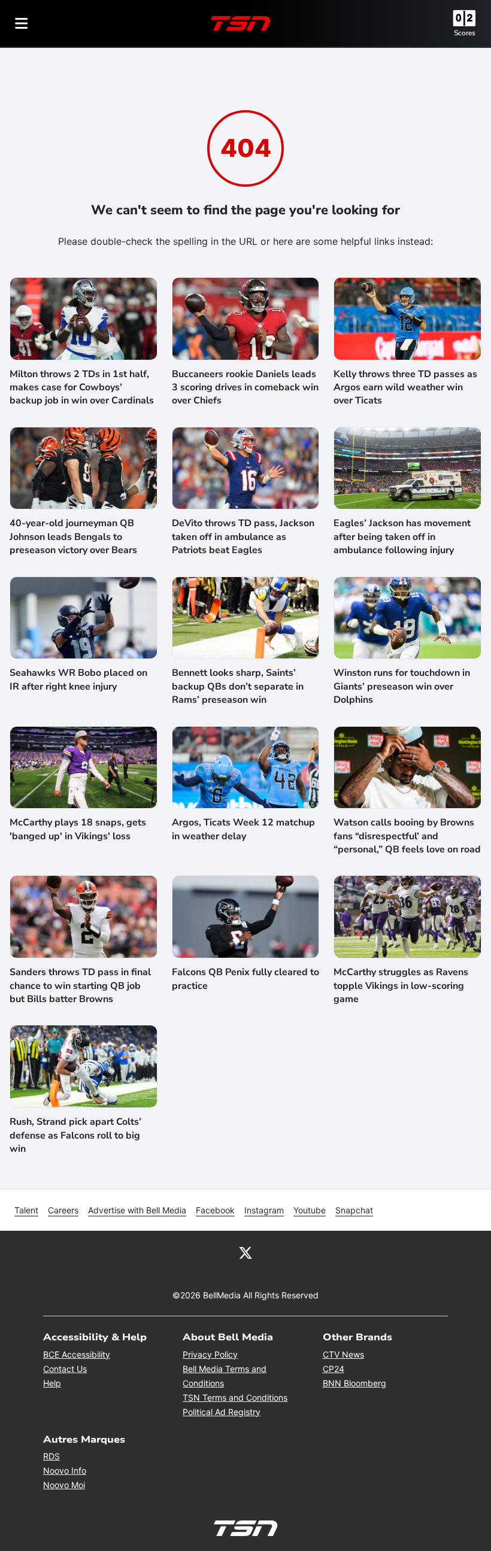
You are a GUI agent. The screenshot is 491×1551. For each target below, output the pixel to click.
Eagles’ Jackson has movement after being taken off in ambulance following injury (402, 537)
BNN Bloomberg (354, 1383)
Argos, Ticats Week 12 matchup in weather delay (243, 829)
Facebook (215, 1210)
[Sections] (22, 23)
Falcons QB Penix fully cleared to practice (245, 979)
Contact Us (65, 1369)
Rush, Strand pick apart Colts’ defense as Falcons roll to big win (75, 1135)
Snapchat (354, 1210)
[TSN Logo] (241, 23)
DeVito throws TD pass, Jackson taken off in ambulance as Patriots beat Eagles (243, 537)
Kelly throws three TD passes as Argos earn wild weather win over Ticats (405, 388)
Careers (63, 1210)
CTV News (343, 1354)
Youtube (309, 1210)
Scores (464, 33)
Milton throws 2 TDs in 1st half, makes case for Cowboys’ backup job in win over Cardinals (82, 388)
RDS (51, 1456)
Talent (26, 1210)
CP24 (333, 1369)
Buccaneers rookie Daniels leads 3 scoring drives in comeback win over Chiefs (245, 388)
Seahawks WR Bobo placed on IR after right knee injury (78, 679)
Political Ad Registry (221, 1412)
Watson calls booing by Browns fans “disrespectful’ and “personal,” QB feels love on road (407, 836)
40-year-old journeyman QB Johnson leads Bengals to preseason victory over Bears (73, 537)
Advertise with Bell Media (137, 1210)
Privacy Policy (210, 1354)
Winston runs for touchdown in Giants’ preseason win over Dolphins (402, 686)
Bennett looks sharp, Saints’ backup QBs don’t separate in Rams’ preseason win (238, 686)
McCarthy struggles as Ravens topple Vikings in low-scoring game (401, 986)
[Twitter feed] (245, 1252)
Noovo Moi (64, 1485)
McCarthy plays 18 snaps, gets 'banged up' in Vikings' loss (78, 829)
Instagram (264, 1210)
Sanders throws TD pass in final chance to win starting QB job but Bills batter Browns (80, 986)
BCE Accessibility (76, 1354)
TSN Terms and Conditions (235, 1397)
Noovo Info (64, 1470)
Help (52, 1383)
